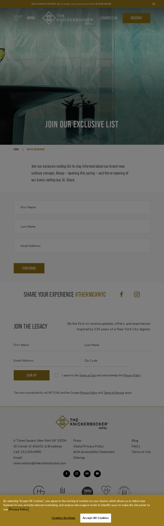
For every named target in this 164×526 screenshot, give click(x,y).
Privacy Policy (18, 509)
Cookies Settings (63, 518)
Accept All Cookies (95, 518)
